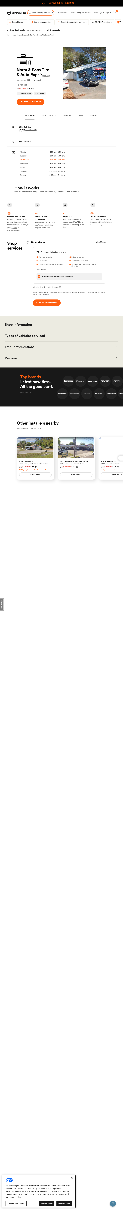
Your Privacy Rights (16, 1203)
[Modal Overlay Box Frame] (61, 3)
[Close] (71, 1177)
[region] (39, 1191)
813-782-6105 (22, 85)
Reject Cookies (47, 1203)
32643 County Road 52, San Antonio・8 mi (33, 464)
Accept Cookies (64, 1203)
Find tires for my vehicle (30, 102)
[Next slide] (120, 458)
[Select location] (101, 12)
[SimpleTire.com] (16, 12)
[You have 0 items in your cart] (114, 12)
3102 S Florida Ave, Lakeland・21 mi (72, 464)
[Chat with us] (113, 1204)
